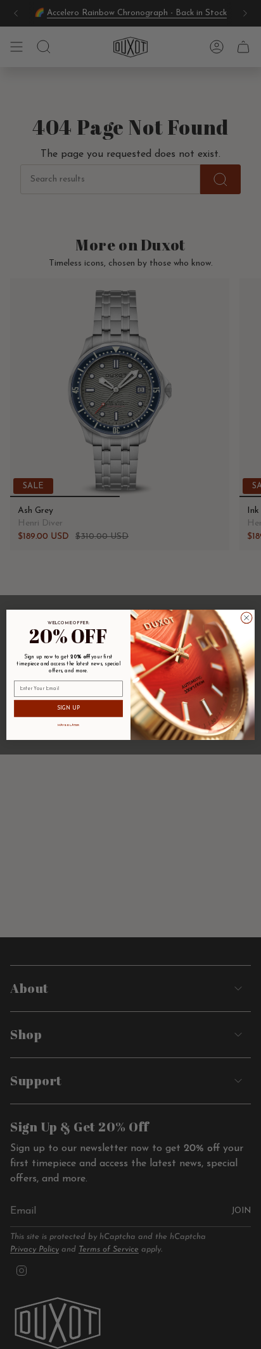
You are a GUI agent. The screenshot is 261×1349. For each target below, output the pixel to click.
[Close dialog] (246, 618)
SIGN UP (68, 708)
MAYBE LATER (68, 725)
